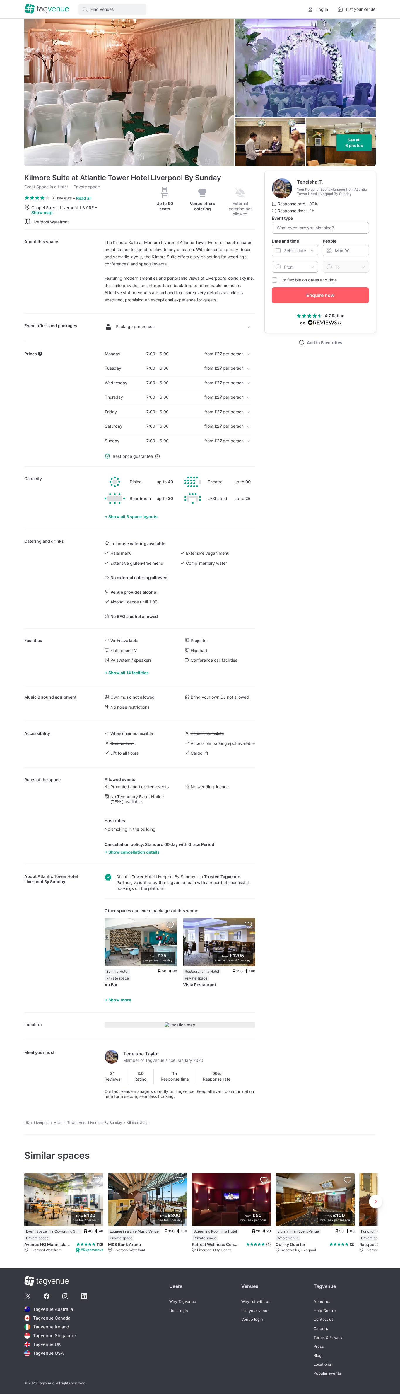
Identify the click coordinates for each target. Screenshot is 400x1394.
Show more (119, 999)
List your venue (255, 1310)
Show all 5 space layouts (133, 516)
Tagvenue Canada (51, 1318)
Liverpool (41, 1122)
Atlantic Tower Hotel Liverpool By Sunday (51, 879)
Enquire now (320, 295)
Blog (318, 1355)
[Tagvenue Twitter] (28, 1296)
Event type (282, 218)
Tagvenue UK (47, 1344)
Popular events (327, 1373)
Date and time (285, 240)
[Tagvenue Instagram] (65, 1296)
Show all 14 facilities (128, 672)
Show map (41, 212)
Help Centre (325, 1310)
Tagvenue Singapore (54, 1335)
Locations (322, 1364)
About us (322, 1301)
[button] (112, 9)
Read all (84, 198)
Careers (321, 1328)
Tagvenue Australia (53, 1309)
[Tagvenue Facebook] (46, 1296)
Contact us (324, 1319)
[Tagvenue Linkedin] (84, 1296)
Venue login (252, 1319)
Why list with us (255, 1301)
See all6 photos (354, 142)
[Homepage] (47, 9)
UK (26, 1122)
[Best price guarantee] (157, 456)
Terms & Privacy (328, 1337)
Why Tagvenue (182, 1301)
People (329, 240)
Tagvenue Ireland (51, 1327)
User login (178, 1310)
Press (319, 1346)
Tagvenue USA (48, 1353)
